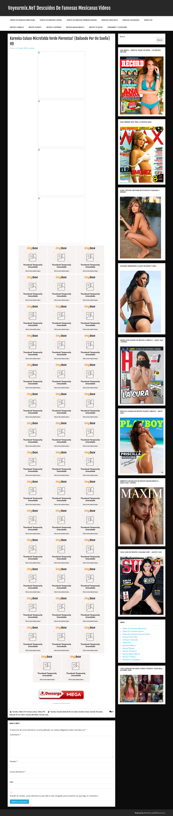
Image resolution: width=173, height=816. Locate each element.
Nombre (14, 761)
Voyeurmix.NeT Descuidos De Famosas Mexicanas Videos (59, 8)
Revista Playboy (35, 27)
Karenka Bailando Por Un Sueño (67, 712)
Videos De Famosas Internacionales (82, 20)
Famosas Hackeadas (131, 20)
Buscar (122, 36)
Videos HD (148, 20)
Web (11, 782)
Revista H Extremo (53, 27)
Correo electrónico (17, 772)
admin (32, 48)
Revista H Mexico (17, 27)
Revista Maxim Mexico (75, 27)
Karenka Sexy (43, 714)
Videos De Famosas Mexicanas (22, 20)
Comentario (15, 734)
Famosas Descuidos (109, 20)
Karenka (15, 712)
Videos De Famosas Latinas (51, 20)
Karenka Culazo (84, 712)
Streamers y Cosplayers (117, 27)
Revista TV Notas (96, 27)
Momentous (160, 813)
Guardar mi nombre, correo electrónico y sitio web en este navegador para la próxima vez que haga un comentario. (54, 796)
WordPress (148, 813)
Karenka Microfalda (32, 714)
